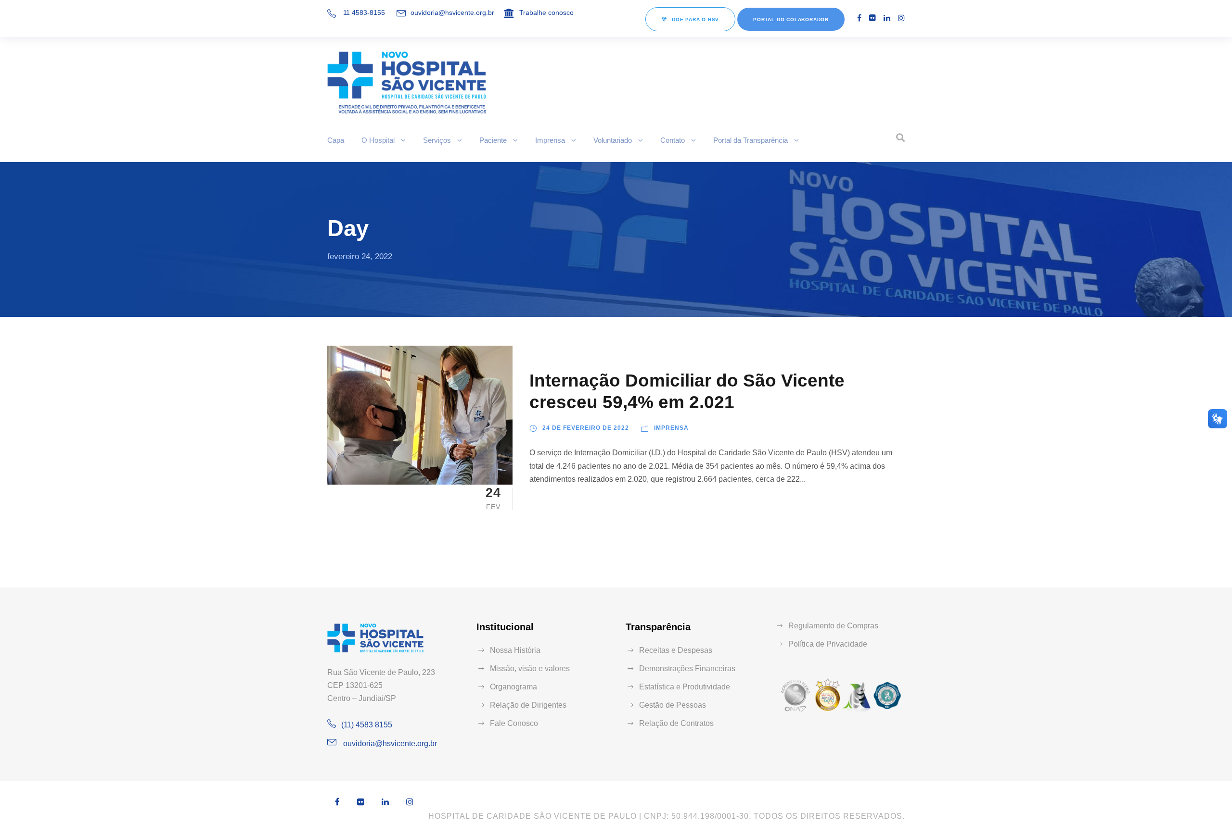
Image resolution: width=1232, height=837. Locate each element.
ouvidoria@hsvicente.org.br (452, 12)
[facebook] (859, 18)
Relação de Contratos (676, 723)
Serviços (437, 140)
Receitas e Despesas (675, 650)
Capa (335, 140)
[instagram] (901, 18)
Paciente (493, 140)
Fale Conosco (514, 723)
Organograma (513, 687)
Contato (672, 140)
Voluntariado (612, 140)
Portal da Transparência (750, 140)
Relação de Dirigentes (528, 705)
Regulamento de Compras (833, 626)
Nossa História (515, 650)
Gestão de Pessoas (672, 705)
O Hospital (378, 140)
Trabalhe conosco (546, 12)
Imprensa (550, 140)
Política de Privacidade (827, 644)
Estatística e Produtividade (684, 687)
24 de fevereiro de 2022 (585, 428)
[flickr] (872, 18)
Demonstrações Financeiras (687, 668)
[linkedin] (887, 18)
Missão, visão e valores (530, 668)
